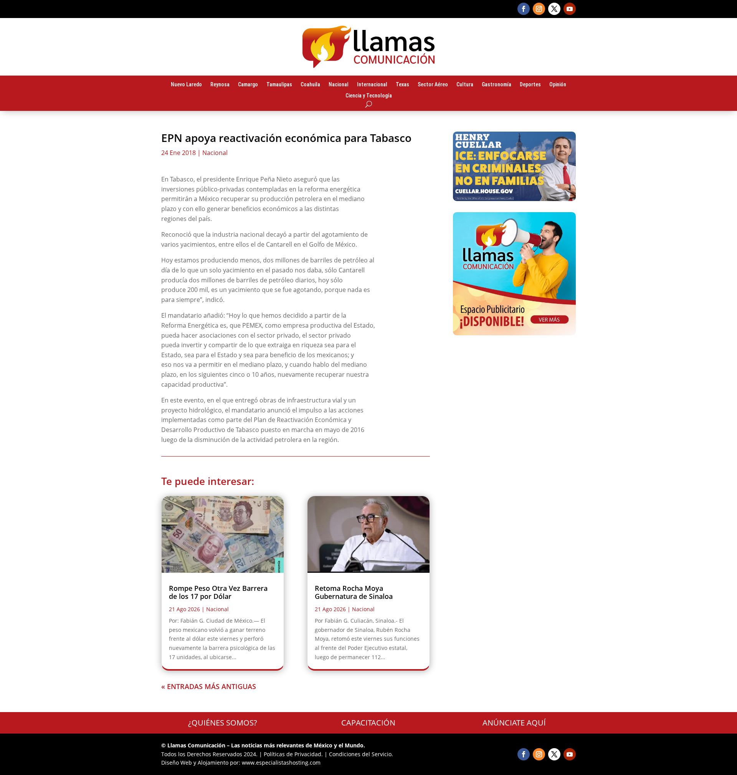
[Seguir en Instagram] (539, 9)
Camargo (248, 84)
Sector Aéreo (433, 84)
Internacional (372, 84)
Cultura (464, 84)
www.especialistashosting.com (281, 762)
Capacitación (368, 722)
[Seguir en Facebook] (523, 9)
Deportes (530, 84)
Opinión (557, 84)
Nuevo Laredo (186, 84)
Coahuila (310, 84)
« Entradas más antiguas (208, 686)
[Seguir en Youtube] (569, 9)
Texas (402, 84)
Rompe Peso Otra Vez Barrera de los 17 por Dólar (218, 592)
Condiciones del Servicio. (361, 754)
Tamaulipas (279, 84)
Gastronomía (496, 84)
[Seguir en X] (554, 9)
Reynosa (220, 84)
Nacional (339, 84)
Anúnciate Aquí (514, 722)
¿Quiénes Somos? (222, 722)
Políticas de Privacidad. (293, 754)
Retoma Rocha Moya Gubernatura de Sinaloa (354, 592)
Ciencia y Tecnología (368, 96)
